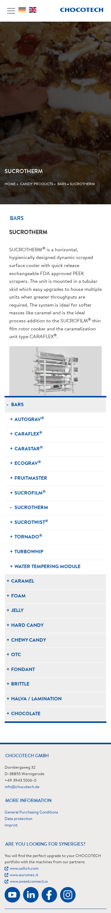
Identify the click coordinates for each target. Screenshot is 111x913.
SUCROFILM (30, 493)
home (10, 184)
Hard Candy (27, 625)
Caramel (22, 581)
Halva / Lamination (36, 699)
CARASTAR (28, 449)
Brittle (20, 684)
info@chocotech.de (22, 787)
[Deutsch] (23, 9)
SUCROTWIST (31, 522)
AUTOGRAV (29, 419)
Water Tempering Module (47, 566)
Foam (18, 596)
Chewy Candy (28, 640)
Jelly (17, 610)
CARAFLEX (28, 434)
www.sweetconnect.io (29, 882)
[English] (34, 9)
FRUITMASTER (30, 478)
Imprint (11, 825)
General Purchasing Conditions (31, 812)
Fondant (23, 669)
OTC (16, 654)
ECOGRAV (27, 463)
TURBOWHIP (28, 552)
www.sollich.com (24, 869)
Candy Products (36, 184)
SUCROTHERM (82, 184)
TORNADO (28, 537)
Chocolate (25, 713)
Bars (61, 184)
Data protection (18, 819)
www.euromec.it (24, 875)
